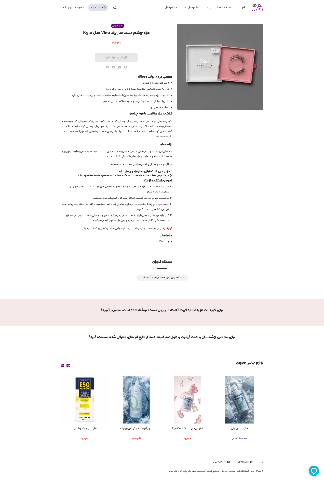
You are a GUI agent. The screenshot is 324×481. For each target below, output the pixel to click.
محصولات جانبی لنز (220, 7)
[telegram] (113, 67)
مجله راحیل (171, 7)
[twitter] (119, 67)
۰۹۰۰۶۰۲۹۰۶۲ (219, 462)
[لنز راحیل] (257, 8)
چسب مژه (163, 204)
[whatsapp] (107, 67)
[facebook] (125, 67)
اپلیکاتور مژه (158, 215)
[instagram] (262, 462)
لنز (243, 7)
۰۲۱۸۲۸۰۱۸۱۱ (243, 462)
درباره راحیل (193, 7)
